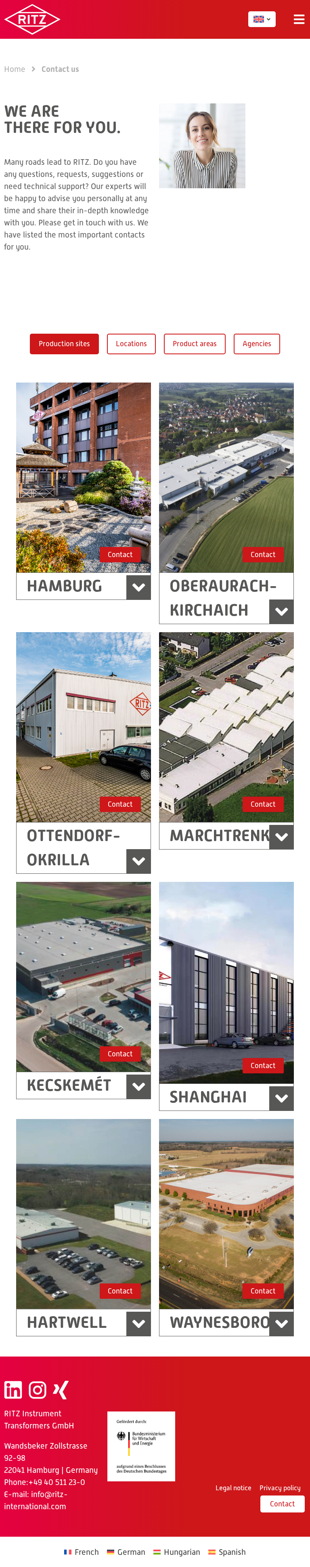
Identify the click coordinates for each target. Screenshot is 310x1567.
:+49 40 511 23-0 (55, 1482)
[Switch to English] (258, 19)
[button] (299, 19)
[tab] (64, 344)
